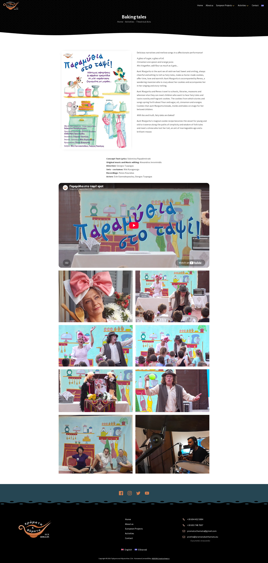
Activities (242, 5)
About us (209, 5)
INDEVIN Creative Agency (161, 558)
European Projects (224, 5)
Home (200, 5)
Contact (255, 5)
